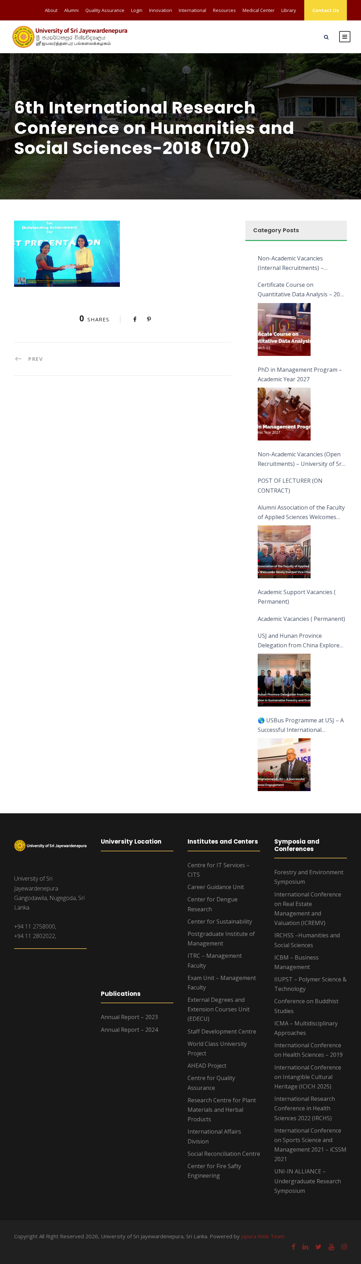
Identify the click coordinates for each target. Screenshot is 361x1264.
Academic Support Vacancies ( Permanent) (297, 596)
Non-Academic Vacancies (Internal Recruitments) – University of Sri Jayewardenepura (291, 263)
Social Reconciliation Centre (224, 1154)
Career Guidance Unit (216, 887)
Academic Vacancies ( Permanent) (301, 619)
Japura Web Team (262, 1236)
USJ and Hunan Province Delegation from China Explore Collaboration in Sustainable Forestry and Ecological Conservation (298, 641)
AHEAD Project (207, 1065)
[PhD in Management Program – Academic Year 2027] (284, 414)
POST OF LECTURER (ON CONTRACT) (290, 485)
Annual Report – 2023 (129, 1017)
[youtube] (331, 1246)
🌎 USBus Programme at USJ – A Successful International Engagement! (301, 725)
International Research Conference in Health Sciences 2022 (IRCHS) (304, 1108)
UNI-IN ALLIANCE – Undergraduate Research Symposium (307, 1180)
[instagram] (344, 1246)
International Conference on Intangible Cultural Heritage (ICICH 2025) (307, 1076)
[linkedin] (305, 1246)
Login (136, 10)
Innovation (160, 10)
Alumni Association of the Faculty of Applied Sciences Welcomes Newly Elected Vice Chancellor (301, 513)
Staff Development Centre (222, 1031)
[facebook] (293, 1246)
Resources (224, 10)
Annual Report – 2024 (129, 1030)
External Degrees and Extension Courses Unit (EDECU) (219, 1009)
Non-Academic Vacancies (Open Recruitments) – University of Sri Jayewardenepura (300, 459)
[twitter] (318, 1246)
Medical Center (259, 10)
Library (288, 10)
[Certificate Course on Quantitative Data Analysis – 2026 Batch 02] (284, 329)
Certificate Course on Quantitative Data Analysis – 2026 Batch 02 (302, 290)
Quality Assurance (104, 10)
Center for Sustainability (220, 921)
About (51, 10)
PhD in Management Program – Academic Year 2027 (300, 374)
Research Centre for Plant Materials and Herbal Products (222, 1109)
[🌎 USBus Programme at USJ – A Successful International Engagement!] (284, 764)
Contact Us (325, 10)
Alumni (71, 10)
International (192, 10)
